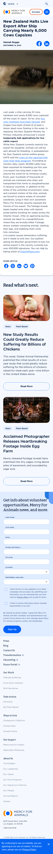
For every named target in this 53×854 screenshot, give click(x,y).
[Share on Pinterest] (32, 266)
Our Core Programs (12, 780)
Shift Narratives (10, 688)
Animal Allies (9, 726)
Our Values (8, 774)
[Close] (48, 844)
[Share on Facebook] (39, 44)
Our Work (8, 672)
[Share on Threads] (13, 266)
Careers (6, 801)
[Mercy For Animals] (14, 12)
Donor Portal (10, 664)
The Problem (9, 763)
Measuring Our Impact (13, 745)
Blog (5, 645)
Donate (36, 12)
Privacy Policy (29, 849)
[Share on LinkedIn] (47, 44)
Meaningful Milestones (13, 750)
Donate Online (10, 731)
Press (6, 641)
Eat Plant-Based (10, 707)
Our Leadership (10, 769)
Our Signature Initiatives (14, 785)
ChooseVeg (9, 660)
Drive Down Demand (13, 683)
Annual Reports (10, 796)
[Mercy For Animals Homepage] (17, 814)
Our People (8, 790)
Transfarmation (12, 655)
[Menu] (47, 12)
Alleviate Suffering (12, 677)
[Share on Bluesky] (26, 266)
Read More (27, 386)
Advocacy (8, 702)
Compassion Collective (14, 720)
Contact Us (9, 650)
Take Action (9, 696)
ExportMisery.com (30, 251)
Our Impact (9, 739)
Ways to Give (10, 715)
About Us (8, 758)
